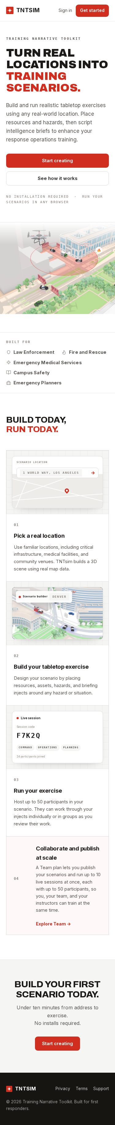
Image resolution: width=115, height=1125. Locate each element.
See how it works (58, 178)
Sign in (65, 10)
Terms (82, 1088)
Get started (92, 10)
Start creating (57, 160)
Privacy (63, 1088)
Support (101, 1088)
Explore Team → (53, 923)
